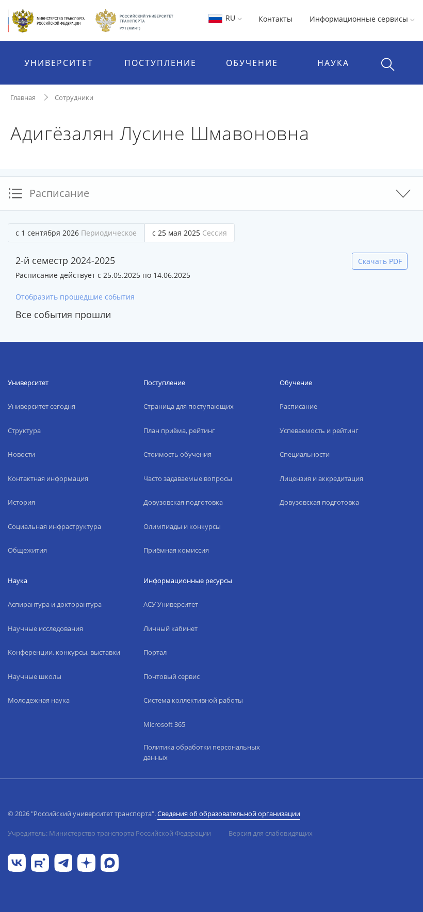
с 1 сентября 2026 (76, 233)
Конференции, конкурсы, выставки (64, 652)
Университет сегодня (41, 406)
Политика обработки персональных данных (201, 752)
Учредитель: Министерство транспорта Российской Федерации (109, 833)
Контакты (275, 19)
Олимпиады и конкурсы (182, 526)
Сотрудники (74, 97)
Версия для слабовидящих (271, 833)
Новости (21, 454)
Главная (23, 97)
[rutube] (40, 862)
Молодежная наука (39, 700)
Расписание (298, 406)
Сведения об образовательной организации (228, 813)
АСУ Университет (170, 604)
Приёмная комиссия (176, 550)
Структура (24, 430)
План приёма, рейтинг (179, 430)
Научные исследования (45, 628)
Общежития (27, 550)
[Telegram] (63, 862)
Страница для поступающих (188, 406)
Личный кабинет (170, 628)
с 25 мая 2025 (189, 233)
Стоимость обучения (177, 454)
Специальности (305, 454)
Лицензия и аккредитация (321, 478)
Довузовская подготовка (183, 502)
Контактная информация (48, 478)
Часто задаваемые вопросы (187, 478)
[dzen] (86, 862)
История (21, 502)
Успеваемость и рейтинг (319, 430)
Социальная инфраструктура (54, 526)
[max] (110, 862)
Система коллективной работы (193, 700)
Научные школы (34, 676)
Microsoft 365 (164, 724)
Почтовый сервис (171, 676)
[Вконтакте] (17, 862)
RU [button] (230, 18)
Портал (155, 652)
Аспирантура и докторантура (55, 604)
